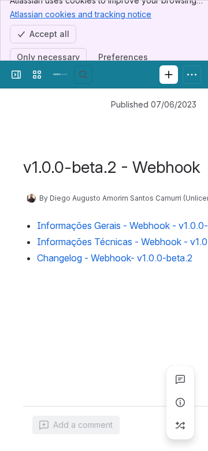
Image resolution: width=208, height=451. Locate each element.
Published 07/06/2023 (153, 104)
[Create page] (180, 425)
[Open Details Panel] (180, 402)
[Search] (83, 74)
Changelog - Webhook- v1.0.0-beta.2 (114, 258)
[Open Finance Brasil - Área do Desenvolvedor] (60, 74)
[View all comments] (180, 379)
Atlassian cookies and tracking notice (80, 14)
